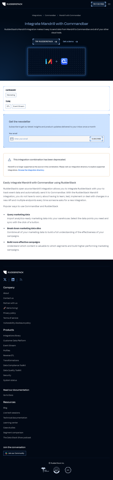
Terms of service (10, 318)
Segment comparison (13, 432)
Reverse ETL (8, 355)
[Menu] (109, 4)
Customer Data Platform (14, 340)
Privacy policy (9, 313)
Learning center (10, 422)
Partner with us (10, 303)
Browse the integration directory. (31, 170)
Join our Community (16, 453)
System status (10, 380)
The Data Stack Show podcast (17, 437)
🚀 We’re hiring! (10, 308)
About (6, 293)
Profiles (6, 350)
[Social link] (5, 280)
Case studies (9, 427)
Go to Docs (8, 395)
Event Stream (9, 345)
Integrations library (12, 335)
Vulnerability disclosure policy (17, 323)
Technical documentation (15, 417)
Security (7, 375)
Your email (13, 133)
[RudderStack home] (12, 4)
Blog (5, 407)
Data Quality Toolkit (12, 370)
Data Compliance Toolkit (14, 365)
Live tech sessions (11, 412)
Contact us (8, 298)
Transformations (11, 360)
